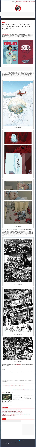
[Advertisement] (28, 429)
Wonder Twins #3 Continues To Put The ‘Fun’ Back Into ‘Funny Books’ (17, 397)
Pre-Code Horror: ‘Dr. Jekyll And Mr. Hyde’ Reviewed (23, 389)
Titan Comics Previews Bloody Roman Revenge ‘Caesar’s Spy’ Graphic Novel (6, 402)
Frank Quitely (16, 380)
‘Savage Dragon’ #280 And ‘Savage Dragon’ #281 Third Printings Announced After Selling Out (16, 414)
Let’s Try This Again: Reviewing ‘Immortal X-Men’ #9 (12, 385)
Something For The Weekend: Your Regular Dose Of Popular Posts (12, 411)
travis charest (6, 381)
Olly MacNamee (11, 380)
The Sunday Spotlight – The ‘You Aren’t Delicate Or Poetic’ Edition (11, 409)
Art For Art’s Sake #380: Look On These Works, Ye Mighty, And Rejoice (12, 412)
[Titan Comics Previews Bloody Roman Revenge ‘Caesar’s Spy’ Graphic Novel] (7, 394)
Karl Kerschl (20, 380)
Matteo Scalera (29, 380)
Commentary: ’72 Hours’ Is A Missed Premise (8, 415)
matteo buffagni (24, 380)
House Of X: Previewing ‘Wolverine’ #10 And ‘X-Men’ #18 (29, 396)
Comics (4, 22)
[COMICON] (18, 4)
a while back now (18, 364)
